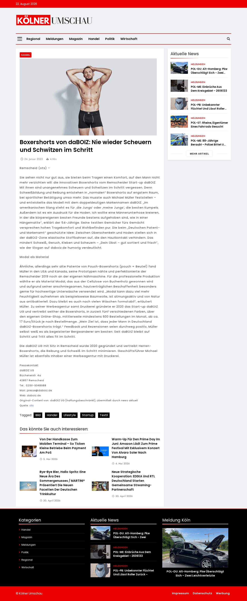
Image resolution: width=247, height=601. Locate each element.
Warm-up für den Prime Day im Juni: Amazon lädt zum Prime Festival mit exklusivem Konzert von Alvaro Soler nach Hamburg (136, 448)
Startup (88, 415)
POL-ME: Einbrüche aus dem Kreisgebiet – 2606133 (209, 89)
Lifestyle (69, 415)
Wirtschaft (128, 39)
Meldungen (54, 39)
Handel (93, 39)
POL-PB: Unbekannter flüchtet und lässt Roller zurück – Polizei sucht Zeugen (208, 110)
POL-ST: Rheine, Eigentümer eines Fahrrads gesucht (209, 124)
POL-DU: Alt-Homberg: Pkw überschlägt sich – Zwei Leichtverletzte (209, 73)
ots (32, 405)
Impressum (180, 593)
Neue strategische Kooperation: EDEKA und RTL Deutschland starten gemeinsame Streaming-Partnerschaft (133, 481)
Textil (104, 415)
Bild (38, 415)
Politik (110, 39)
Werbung (223, 593)
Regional (33, 39)
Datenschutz (202, 593)
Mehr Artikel (199, 153)
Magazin (76, 39)
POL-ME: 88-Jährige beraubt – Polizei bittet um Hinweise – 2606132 (209, 144)
